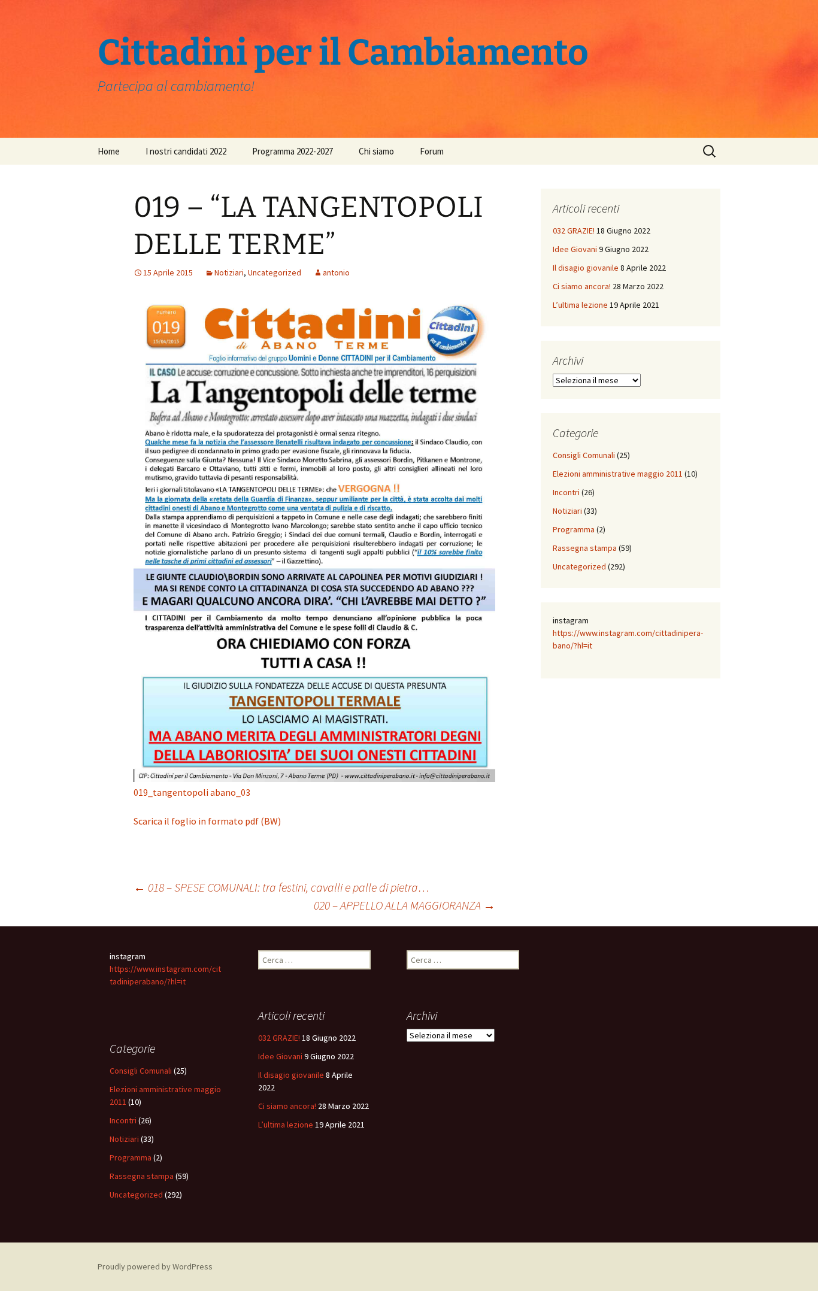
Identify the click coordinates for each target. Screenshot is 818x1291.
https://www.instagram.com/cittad (614, 633)
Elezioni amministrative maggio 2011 (618, 473)
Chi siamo (376, 151)
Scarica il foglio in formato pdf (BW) (207, 821)
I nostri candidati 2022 (186, 151)
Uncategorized (274, 272)
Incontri (566, 492)
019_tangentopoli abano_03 (192, 792)
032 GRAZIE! (574, 230)
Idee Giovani (575, 249)
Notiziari (229, 272)
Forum (432, 151)
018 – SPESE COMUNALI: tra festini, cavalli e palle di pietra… (281, 887)
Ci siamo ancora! (582, 286)
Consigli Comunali (584, 455)
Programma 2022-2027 (292, 151)
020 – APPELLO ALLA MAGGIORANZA (404, 905)
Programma (574, 529)
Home (109, 151)
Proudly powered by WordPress (155, 1266)
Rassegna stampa (585, 548)
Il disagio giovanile (586, 267)
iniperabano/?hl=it (154, 981)
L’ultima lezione (580, 304)
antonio (336, 272)
